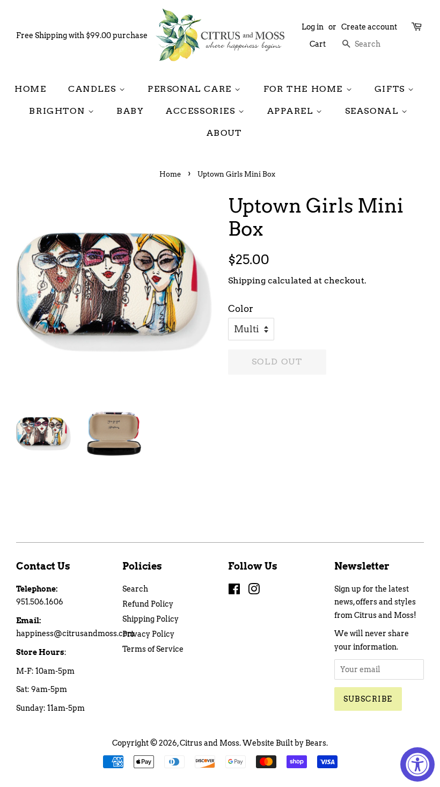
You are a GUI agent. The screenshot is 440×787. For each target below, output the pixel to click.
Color (240, 308)
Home (30, 89)
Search (135, 589)
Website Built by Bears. (285, 743)
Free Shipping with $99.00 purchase (82, 35)
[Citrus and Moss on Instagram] (254, 591)
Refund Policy (147, 604)
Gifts (391, 89)
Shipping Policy (150, 619)
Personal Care (191, 89)
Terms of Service (153, 649)
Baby (130, 111)
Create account (369, 27)
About (224, 133)
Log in (313, 27)
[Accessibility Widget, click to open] (417, 764)
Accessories (202, 111)
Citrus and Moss (209, 743)
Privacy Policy (148, 634)
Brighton (58, 111)
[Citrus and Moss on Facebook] (234, 591)
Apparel (292, 111)
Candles (93, 89)
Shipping (247, 280)
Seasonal (373, 111)
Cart (318, 44)
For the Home (304, 89)
